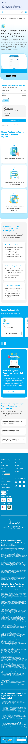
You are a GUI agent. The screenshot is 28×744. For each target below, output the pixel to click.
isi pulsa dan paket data (8, 576)
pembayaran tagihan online (12, 574)
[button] (5, 343)
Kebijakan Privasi (5, 484)
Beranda (4, 18)
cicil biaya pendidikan (11, 578)
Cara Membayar (5, 490)
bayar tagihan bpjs (17, 577)
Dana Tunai (18, 463)
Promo (3, 471)
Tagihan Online (22, 18)
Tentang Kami (4, 463)
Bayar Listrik (6, 323)
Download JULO (14, 71)
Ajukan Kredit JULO (14, 120)
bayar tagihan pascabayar (8, 577)
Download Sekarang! (21, 739)
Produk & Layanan (12, 18)
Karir (5, 474)
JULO (2, 555)
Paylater (17, 465)
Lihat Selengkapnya (11, 333)
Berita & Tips (4, 465)
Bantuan (3, 468)
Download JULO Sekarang (14, 392)
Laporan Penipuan (5, 487)
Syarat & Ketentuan (6, 481)
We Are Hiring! (7, 474)
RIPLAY (17, 471)
